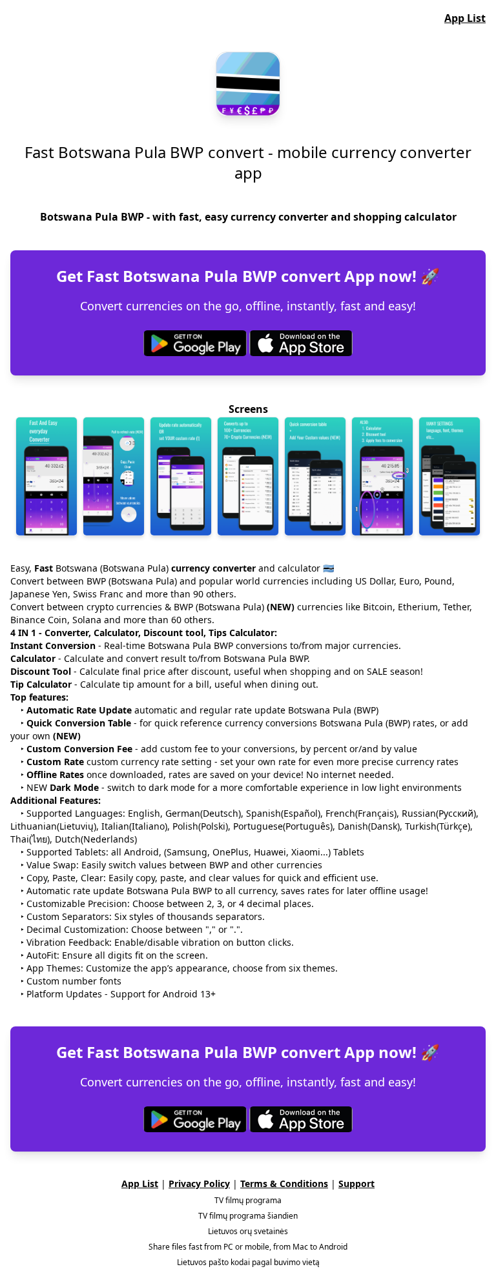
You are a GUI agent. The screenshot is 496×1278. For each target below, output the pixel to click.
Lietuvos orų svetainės (248, 1231)
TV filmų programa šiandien (248, 1216)
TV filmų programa (248, 1200)
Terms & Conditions (284, 1183)
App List (465, 18)
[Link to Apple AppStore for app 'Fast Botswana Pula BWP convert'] (301, 343)
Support (356, 1183)
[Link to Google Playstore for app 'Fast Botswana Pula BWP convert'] (195, 343)
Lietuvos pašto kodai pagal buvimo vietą (248, 1262)
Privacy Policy (199, 1183)
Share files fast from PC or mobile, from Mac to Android (248, 1247)
